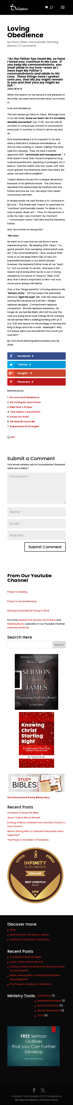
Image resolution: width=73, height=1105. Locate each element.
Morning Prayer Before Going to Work (28, 610)
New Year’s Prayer (21, 407)
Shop (13, 929)
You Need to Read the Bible (23, 812)
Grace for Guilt (19, 416)
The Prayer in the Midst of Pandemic (28, 839)
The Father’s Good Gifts (25, 411)
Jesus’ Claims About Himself (23, 817)
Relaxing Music (15, 623)
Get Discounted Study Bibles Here (28, 797)
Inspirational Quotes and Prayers (37, 619)
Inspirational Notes (18, 627)
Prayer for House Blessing (21, 601)
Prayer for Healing (17, 591)
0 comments (27, 46)
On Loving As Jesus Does (25, 402)
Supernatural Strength (24, 426)
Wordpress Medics (26, 1099)
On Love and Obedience (24, 397)
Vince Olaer (19, 42)
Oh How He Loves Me (22, 421)
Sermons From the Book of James (29, 934)
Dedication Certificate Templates (29, 939)
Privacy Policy (49, 1099)
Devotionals (38, 42)
